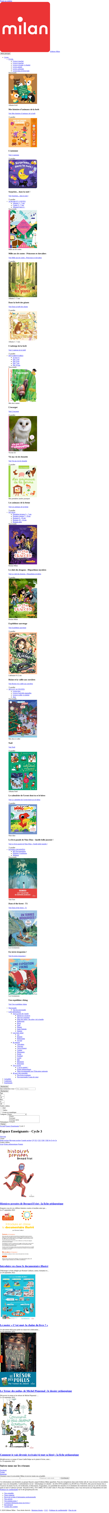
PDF (4, 1108)
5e (52, 1140)
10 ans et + (16, 357)
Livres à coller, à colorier (21, 695)
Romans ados (17, 522)
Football (20, 1056)
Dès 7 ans (16, 363)
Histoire (19, 1037)
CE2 (39, 1140)
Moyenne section (15, 1140)
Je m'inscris (65, 1478)
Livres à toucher (18, 61)
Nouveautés (12, 1008)
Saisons (19, 1031)
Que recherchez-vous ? (7, 1089)
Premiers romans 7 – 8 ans (21, 516)
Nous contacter (9, 1495)
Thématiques (4, 1122)
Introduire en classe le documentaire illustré (24, 1266)
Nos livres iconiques (24, 1075)
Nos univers (8, 1499)
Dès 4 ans (16, 361)
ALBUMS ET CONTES (17, 201)
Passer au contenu (6, 1)
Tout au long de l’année (21, 1014)
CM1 (43, 1140)
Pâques (19, 1027)
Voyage (19, 1040)
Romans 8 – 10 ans (19, 518)
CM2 (47, 1140)
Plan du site (72, 1510)
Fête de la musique (23, 1017)
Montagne (20, 1062)
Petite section (4, 1140)
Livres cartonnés (18, 69)
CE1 (35, 1140)
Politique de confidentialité (9, 1489)
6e (50, 1140)
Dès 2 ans (16, 359)
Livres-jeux (16, 691)
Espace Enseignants (12, 1126)
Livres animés (17, 67)
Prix (1, 1099)
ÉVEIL (11, 59)
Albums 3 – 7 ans (19, 203)
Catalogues (8, 1081)
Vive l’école (17, 1065)
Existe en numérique (9, 1112)
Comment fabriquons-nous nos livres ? (17, 1503)
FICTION (12, 512)
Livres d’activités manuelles (22, 693)
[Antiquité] (24, 1122)
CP (33, 1140)
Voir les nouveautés (19, 1010)
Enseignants (8, 1083)
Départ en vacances (23, 1015)
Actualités (7, 1079)
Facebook (3, 1470)
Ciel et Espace (22, 1048)
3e (56, 1140)
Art (18, 1035)
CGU (46, 1510)
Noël (18, 1025)
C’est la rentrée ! (22, 1067)
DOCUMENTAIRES (16, 356)
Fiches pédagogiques (24, 1069)
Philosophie (21, 1039)
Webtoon (16, 855)
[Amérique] (24, 1118)
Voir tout (3, 1136)
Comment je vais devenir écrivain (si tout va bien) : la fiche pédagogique (39, 1454)
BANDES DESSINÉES (17, 849)
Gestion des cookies (11, 1507)
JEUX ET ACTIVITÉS (17, 689)
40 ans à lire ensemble (20, 1073)
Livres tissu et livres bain (21, 71)
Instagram (3, 1474)
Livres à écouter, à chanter (21, 65)
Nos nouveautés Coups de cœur (27, 1077)
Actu (1, 1144)
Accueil (2, 1126)
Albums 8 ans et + (19, 207)
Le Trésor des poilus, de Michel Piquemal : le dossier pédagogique (36, 1391)
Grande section (26, 1140)
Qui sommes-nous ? (11, 1501)
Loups (19, 1058)
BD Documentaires (19, 851)
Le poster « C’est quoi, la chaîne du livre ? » (24, 1325)
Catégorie (3, 1114)
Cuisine (19, 1050)
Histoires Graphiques (20, 853)
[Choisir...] (24, 1116)
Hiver (19, 1023)
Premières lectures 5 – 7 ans (22, 514)
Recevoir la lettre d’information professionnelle (20, 1497)
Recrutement (8, 1505)
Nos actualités (9, 1493)
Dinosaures (21, 1052)
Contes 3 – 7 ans (18, 205)
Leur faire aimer (18, 1033)
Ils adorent (16, 1042)
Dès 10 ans (16, 365)
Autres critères (5, 1106)
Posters (20, 1144)
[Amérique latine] (24, 1120)
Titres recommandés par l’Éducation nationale (32, 1071)
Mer (18, 1060)
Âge (1, 1093)
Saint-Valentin (22, 1029)
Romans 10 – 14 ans (20, 520)
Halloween (20, 1021)
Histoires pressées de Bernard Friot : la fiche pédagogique (31, 1203)
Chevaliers (20, 1044)
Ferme (19, 1054)
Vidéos (5, 1110)
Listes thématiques (15, 1012)
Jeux (14, 697)
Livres (6, 57)
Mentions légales (37, 1510)
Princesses (20, 1063)
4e (54, 1140)
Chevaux (20, 1046)
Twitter (2, 1472)
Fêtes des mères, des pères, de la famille (30, 1019)
